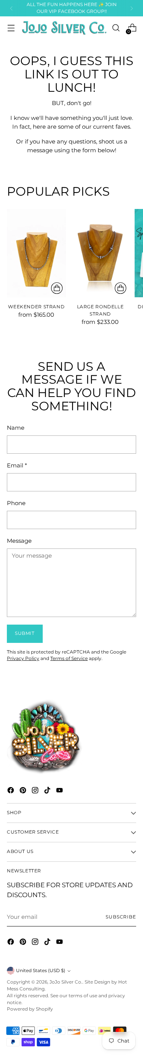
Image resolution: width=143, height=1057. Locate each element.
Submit (25, 633)
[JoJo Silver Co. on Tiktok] (48, 791)
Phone (16, 503)
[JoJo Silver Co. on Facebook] (11, 791)
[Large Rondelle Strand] (100, 253)
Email (17, 465)
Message (19, 540)
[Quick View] (57, 288)
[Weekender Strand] (36, 253)
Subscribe (121, 917)
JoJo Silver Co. (66, 982)
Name (15, 427)
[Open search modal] (116, 28)
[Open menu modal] (11, 28)
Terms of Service (69, 658)
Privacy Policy (23, 658)
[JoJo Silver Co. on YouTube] (60, 791)
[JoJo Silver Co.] (63, 27)
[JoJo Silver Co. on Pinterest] (23, 791)
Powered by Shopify (30, 1009)
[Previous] (11, 8)
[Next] (131, 8)
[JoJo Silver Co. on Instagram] (35, 791)
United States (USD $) (40, 970)
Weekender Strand (36, 306)
